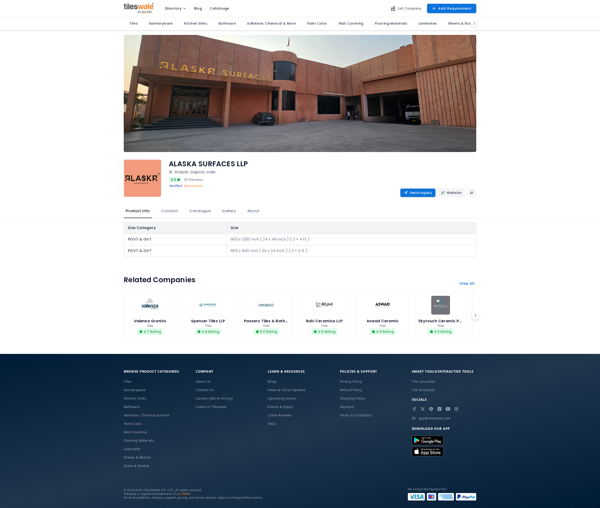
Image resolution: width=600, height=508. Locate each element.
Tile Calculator (424, 381)
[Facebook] (414, 409)
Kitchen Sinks (135, 398)
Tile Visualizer (423, 390)
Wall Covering (135, 432)
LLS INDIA (183, 494)
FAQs (272, 423)
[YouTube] (448, 409)
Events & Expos (280, 406)
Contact (169, 211)
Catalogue (200, 211)
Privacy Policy (351, 381)
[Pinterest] (431, 409)
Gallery (229, 211)
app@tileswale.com (434, 418)
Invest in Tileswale (211, 406)
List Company (409, 8)
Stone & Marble (137, 466)
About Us (203, 381)
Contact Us (205, 390)
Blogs (272, 381)
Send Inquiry (421, 192)
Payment (347, 406)
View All (466, 283)
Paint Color (133, 423)
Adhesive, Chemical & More (146, 415)
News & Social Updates (287, 390)
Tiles (127, 381)
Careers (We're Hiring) (214, 398)
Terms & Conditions (356, 415)
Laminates (132, 449)
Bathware (131, 406)
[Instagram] (456, 409)
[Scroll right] (475, 315)
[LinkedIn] (439, 409)
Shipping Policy (352, 398)
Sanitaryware (135, 390)
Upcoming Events (282, 398)
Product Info (138, 211)
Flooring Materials (139, 440)
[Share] (471, 193)
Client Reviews (280, 415)
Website (454, 192)
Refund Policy (351, 390)
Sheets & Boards (137, 457)
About (253, 211)
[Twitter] (422, 409)
